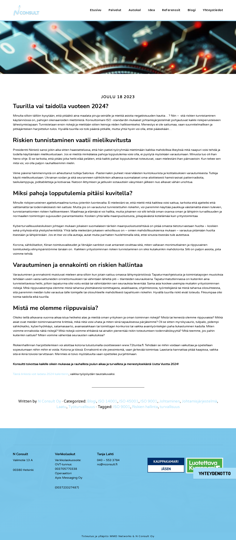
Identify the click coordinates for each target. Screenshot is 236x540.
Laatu (61, 407)
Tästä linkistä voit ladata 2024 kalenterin (41, 374)
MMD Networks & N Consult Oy (132, 536)
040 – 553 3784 (108, 460)
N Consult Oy (31, 10)
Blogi (91, 401)
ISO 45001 (128, 401)
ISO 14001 (107, 401)
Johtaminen (169, 401)
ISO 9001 (148, 401)
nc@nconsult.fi (107, 464)
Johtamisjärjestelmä (199, 401)
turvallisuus (170, 407)
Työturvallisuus (81, 407)
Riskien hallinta (145, 407)
